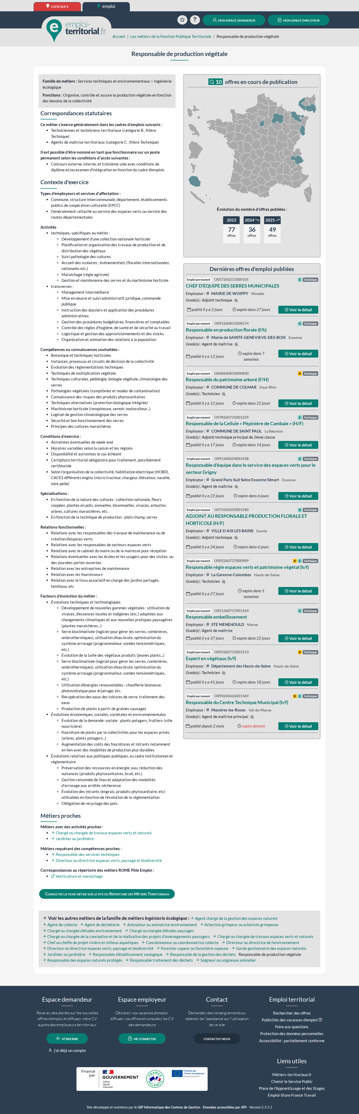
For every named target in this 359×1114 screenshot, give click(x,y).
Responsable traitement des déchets (161, 960)
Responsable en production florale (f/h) (226, 330)
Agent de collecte (62, 924)
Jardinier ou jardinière (74, 838)
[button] (320, 1019)
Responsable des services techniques (87, 854)
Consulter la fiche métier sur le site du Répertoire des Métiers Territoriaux (107, 893)
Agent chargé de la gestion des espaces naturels (236, 918)
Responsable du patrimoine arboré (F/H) (227, 379)
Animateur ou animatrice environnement (161, 924)
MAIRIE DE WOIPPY (230, 293)
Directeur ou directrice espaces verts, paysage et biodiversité (108, 860)
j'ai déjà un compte (69, 1050)
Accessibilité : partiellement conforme (292, 1040)
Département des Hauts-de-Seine (241, 666)
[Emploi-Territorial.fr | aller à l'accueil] (76, 30)
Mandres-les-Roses (229, 709)
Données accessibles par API (225, 1107)
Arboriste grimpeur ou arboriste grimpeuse (241, 924)
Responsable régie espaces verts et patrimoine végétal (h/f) (247, 567)
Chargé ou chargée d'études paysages (161, 930)
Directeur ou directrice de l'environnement (262, 942)
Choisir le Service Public (291, 1081)
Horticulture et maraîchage (79, 876)
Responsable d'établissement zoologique (127, 954)
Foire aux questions (292, 1026)
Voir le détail (300, 309)
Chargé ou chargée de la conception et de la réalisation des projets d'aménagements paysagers (128, 936)
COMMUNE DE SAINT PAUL (237, 431)
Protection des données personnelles (292, 1033)
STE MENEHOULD (228, 624)
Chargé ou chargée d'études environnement (84, 930)
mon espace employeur (301, 20)
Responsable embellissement (216, 617)
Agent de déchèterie (102, 924)
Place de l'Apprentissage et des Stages (292, 1088)
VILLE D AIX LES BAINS (232, 530)
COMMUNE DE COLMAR (234, 387)
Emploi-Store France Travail (292, 1095)
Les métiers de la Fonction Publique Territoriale (170, 36)
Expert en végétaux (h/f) (211, 658)
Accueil (118, 36)
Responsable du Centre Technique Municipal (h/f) (237, 702)
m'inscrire (69, 1038)
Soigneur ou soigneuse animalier (228, 960)
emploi (108, 6)
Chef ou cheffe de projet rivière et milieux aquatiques (93, 942)
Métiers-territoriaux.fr (292, 1074)
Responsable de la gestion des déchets (202, 954)
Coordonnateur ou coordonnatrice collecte (182, 942)
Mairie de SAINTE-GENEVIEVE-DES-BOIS (248, 337)
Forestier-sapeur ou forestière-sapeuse (194, 948)
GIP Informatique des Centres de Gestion (169, 1107)
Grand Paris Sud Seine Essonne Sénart (245, 479)
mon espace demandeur (236, 20)
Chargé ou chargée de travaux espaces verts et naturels (103, 832)
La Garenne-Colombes (231, 574)
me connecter (144, 1038)
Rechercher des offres (292, 1013)
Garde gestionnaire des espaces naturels (270, 948)
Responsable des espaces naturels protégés (84, 960)
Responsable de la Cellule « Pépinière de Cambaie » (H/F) (244, 423)
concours (59, 6)
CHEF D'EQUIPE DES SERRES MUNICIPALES (232, 286)
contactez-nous (217, 1038)
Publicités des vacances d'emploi (289, 1019)
